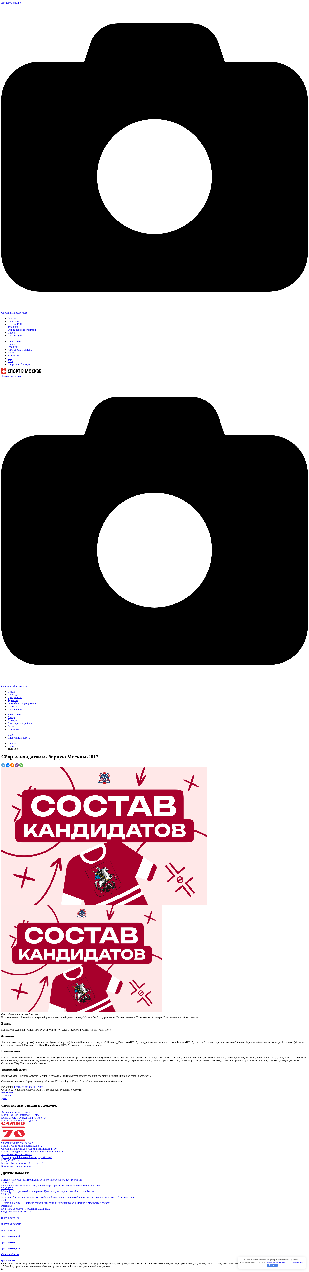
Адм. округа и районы (20, 349)
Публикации (15, 335)
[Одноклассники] (12, 765)
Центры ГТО (15, 324)
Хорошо (272, 1265)
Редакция (6, 1205)
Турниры (13, 326)
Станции (13, 346)
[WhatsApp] (21, 765)
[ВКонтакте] (8, 765)
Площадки (13, 321)
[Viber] (17, 765)
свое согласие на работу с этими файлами (284, 1262)
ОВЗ (10, 361)
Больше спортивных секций (16, 1166)
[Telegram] (3, 765)
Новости (12, 332)
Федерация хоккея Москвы (28, 1086)
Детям (11, 352)
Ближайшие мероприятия (22, 329)
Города (11, 344)
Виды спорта (15, 341)
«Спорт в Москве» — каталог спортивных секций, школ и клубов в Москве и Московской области (55, 1202)
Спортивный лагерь (19, 364)
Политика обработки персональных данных (25, 1208)
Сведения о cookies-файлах (16, 1211)
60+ (10, 358)
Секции (12, 318)
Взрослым (13, 355)
